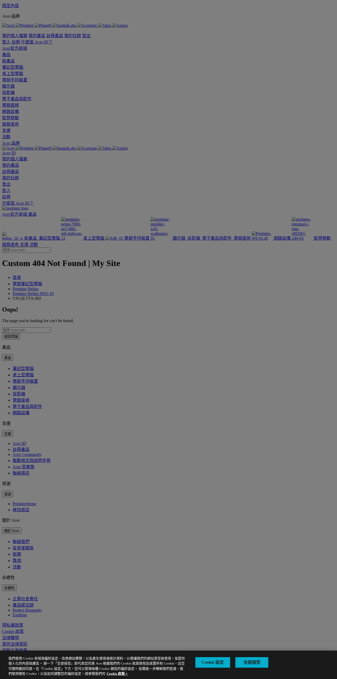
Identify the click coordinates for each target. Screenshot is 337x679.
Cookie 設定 (213, 662)
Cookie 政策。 (117, 674)
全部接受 (252, 662)
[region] (168, 665)
